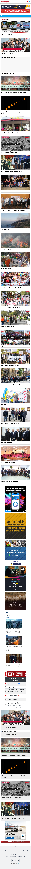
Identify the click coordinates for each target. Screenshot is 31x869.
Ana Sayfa (4, 851)
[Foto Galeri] (29, 1)
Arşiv (8, 851)
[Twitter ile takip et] (13, 860)
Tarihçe (23, 851)
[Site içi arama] (21, 860)
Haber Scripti (14, 863)
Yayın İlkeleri (17, 851)
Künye (12, 851)
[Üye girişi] (18, 860)
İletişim (27, 851)
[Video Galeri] (27, 1)
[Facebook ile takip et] (10, 860)
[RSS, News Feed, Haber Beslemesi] (15, 860)
